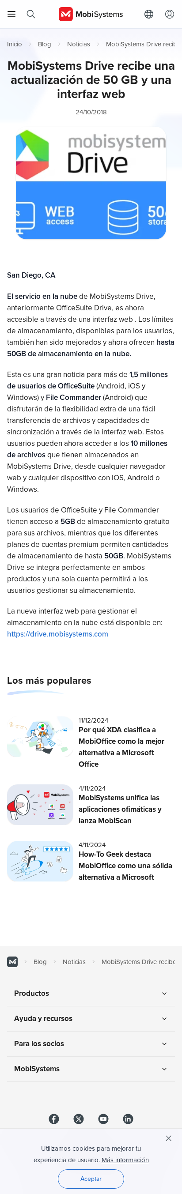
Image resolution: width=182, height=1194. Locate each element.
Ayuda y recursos (43, 1018)
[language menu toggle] (151, 14)
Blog (44, 44)
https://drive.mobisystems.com (57, 634)
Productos (31, 993)
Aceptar (91, 1179)
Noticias (78, 44)
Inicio (14, 44)
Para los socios (39, 1043)
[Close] (169, 1138)
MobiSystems (37, 1068)
